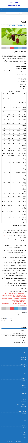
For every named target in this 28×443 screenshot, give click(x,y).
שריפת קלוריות (24, 390)
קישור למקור (6, 235)
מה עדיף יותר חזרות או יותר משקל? (19, 340)
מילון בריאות (24, 362)
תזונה (19, 18)
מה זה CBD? (24, 331)
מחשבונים (25, 366)
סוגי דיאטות (24, 387)
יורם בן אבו (14, 25)
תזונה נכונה (24, 434)
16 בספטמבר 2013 (21, 25)
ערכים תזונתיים (24, 432)
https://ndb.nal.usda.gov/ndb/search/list (16, 293)
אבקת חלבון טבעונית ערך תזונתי (20, 333)
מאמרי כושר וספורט (23, 406)
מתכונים (25, 430)
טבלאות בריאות (24, 357)
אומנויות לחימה (24, 401)
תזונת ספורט (24, 437)
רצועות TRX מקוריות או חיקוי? (20, 342)
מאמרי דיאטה (24, 385)
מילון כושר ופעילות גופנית (22, 411)
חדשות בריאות (24, 354)
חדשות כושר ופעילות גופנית (21, 404)
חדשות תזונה (24, 423)
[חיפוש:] (14, 13)
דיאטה (25, 373)
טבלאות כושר (24, 408)
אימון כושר (24, 399)
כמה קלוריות (24, 383)
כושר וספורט (24, 397)
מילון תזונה (24, 427)
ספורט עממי (24, 413)
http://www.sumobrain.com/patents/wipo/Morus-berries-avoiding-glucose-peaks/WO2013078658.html (14, 300)
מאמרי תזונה (24, 425)
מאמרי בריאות (24, 359)
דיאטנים (25, 376)
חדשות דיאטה (24, 378)
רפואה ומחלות (24, 364)
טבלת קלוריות (24, 380)
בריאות (25, 352)
